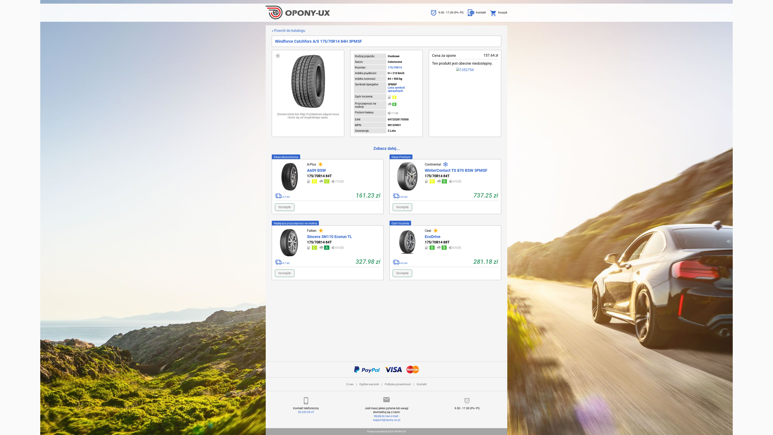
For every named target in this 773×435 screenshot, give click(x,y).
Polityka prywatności (398, 384)
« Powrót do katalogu (288, 30)
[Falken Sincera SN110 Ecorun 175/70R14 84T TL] (290, 243)
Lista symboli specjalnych (396, 89)
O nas (349, 384)
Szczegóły (284, 207)
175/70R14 (395, 67)
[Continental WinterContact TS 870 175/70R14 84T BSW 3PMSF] (407, 176)
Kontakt (422, 384)
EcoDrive (432, 236)
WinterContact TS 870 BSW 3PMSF (456, 170)
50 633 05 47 (306, 412)
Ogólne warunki (369, 384)
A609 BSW (316, 170)
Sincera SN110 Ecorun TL (329, 236)
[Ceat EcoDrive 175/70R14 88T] (407, 243)
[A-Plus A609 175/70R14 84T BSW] (289, 176)
